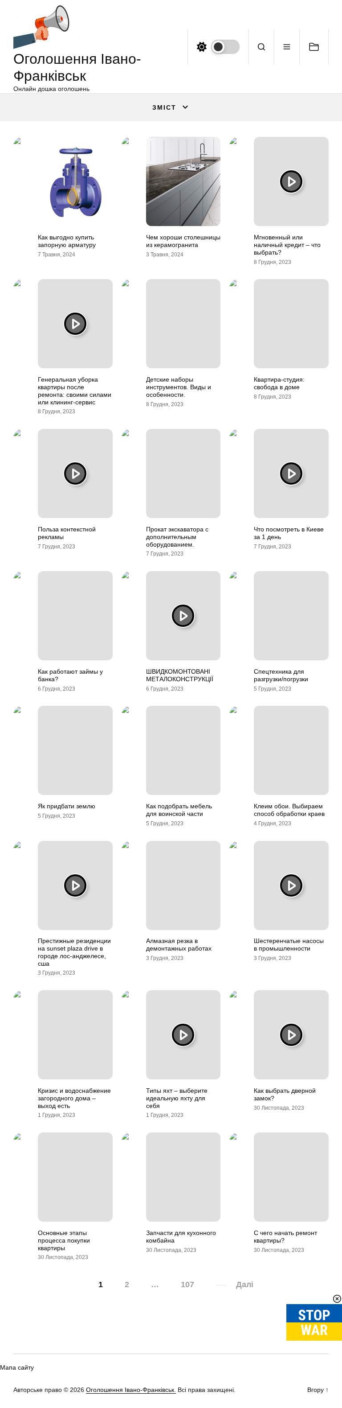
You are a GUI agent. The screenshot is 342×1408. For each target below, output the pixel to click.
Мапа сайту (17, 1367)
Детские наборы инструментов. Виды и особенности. (178, 387)
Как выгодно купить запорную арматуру (67, 241)
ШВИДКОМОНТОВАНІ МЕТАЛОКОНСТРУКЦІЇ (179, 675)
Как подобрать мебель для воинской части (179, 810)
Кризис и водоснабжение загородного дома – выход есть (74, 1098)
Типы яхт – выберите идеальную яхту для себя (177, 1098)
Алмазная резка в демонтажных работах (179, 944)
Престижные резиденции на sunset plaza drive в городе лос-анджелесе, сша (74, 952)
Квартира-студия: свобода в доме (279, 383)
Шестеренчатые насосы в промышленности (289, 944)
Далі (244, 1284)
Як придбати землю (66, 806)
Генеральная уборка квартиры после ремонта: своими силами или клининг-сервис (74, 390)
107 (187, 1284)
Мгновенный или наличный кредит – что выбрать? (287, 245)
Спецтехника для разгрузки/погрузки (281, 675)
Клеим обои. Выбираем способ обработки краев (289, 810)
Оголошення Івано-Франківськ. (131, 1389)
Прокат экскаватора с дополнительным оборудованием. (177, 537)
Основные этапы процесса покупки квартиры (64, 1240)
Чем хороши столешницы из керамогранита (183, 241)
